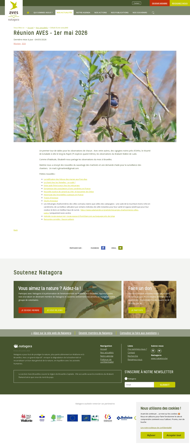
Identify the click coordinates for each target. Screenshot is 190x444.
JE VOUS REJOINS (55, 310)
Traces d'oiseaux (51, 197)
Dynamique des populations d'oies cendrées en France (67, 188)
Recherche (133, 356)
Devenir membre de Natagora (95, 333)
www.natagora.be (159, 358)
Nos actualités (107, 352)
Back (16, 230)
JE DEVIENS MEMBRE (30, 310)
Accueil (103, 349)
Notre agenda (106, 356)
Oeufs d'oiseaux (51, 200)
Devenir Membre (159, 3)
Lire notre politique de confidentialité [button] (156, 427)
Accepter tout (174, 435)
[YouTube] (159, 351)
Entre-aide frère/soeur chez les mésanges (62, 185)
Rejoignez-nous (180, 3)
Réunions (17, 43)
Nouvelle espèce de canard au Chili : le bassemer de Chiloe (69, 191)
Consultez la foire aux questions (138, 333)
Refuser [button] (151, 435)
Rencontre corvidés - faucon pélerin (59, 219)
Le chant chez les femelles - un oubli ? (60, 182)
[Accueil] (28, 12)
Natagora (132, 378)
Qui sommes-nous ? (137, 349)
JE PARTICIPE (137, 310)
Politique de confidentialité (107, 360)
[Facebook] (153, 351)
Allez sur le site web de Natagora (52, 333)
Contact (137, 3)
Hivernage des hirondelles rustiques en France (63, 194)
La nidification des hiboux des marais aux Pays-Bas (65, 179)
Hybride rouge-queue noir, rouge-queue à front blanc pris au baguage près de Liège (79, 216)
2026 (24, 43)
